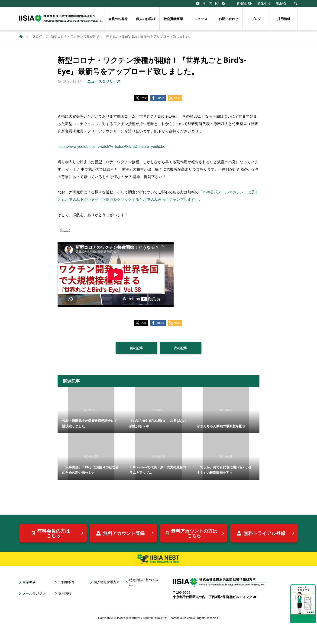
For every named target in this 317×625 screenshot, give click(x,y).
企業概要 (29, 582)
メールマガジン (34, 593)
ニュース (200, 19)
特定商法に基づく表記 (143, 582)
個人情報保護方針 (107, 582)
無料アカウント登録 (124, 533)
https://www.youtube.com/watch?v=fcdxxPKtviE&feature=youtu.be (111, 147)
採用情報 (283, 19)
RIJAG (281, 4)
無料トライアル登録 (264, 533)
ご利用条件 (66, 582)
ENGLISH (244, 4)
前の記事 (136, 348)
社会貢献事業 (173, 19)
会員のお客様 (118, 19)
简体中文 (264, 4)
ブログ (256, 19)
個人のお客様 (145, 19)
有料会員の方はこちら (53, 533)
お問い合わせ (228, 19)
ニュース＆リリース (104, 81)
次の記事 (180, 348)
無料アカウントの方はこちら (194, 533)
